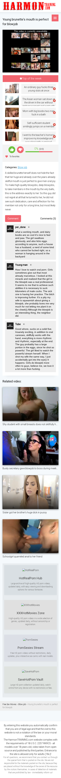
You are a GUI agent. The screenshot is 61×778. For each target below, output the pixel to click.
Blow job (22, 167)
